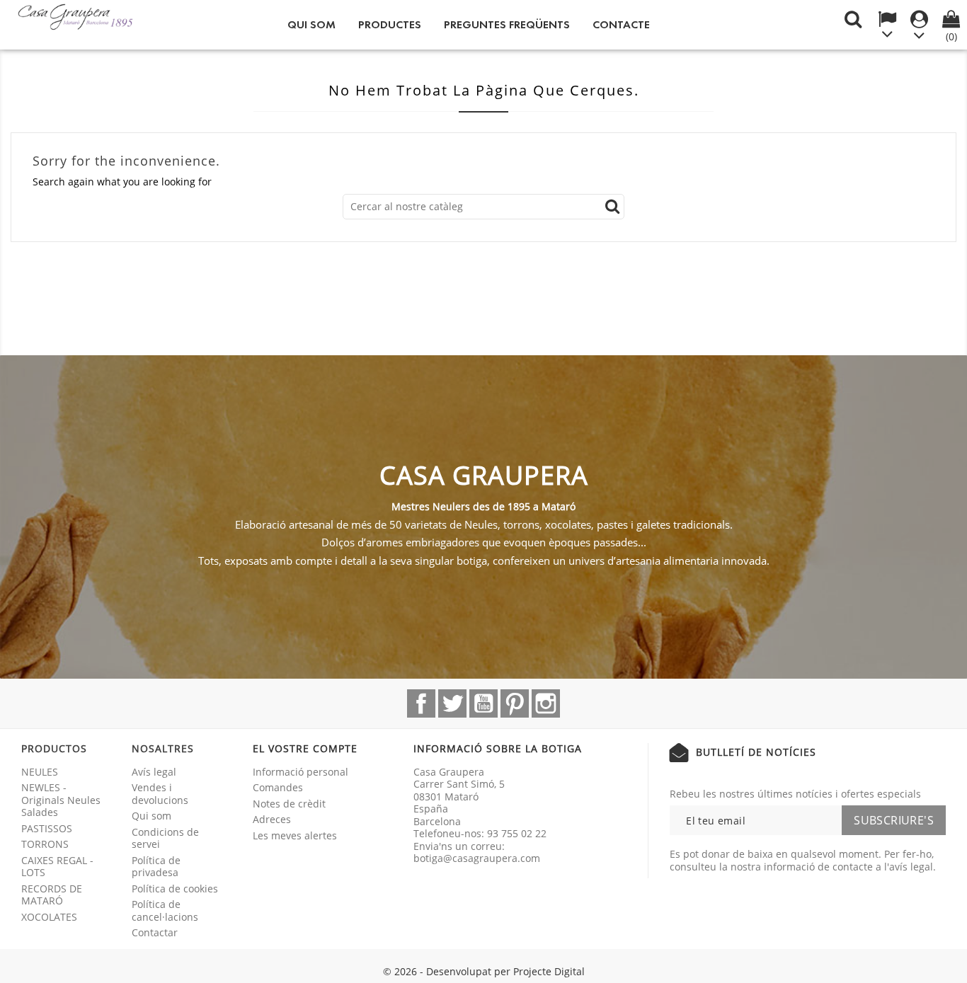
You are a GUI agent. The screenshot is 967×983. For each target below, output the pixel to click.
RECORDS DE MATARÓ (51, 895)
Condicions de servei (165, 838)
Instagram (546, 703)
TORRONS (45, 844)
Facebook (421, 703)
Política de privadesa (156, 866)
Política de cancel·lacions (165, 910)
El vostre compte (305, 748)
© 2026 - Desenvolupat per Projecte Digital (484, 971)
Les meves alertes (295, 835)
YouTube (483, 703)
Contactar (155, 932)
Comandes (278, 787)
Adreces (272, 819)
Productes (389, 24)
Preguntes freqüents (507, 24)
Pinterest (514, 703)
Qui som (311, 24)
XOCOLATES (49, 917)
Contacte (621, 24)
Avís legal (154, 771)
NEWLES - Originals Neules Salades (61, 800)
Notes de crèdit (289, 803)
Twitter (452, 703)
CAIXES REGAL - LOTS (57, 866)
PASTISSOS (46, 828)
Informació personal (300, 771)
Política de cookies (175, 888)
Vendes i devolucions (160, 794)
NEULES (39, 771)
